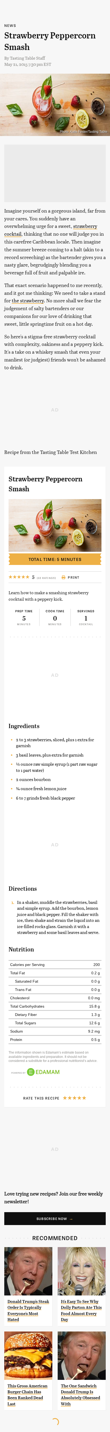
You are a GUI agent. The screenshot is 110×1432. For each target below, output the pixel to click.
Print (73, 577)
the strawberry (28, 300)
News (10, 25)
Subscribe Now (52, 1218)
